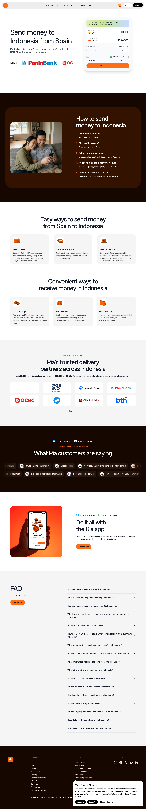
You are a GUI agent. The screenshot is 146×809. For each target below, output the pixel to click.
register (89, 137)
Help (98, 5)
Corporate (35, 784)
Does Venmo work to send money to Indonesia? (89, 728)
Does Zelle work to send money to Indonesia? (88, 720)
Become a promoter (38, 790)
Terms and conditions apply (35, 52)
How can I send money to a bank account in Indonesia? (92, 606)
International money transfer (42, 781)
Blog (32, 765)
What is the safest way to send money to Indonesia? (91, 597)
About (33, 762)
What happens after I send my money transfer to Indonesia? (94, 645)
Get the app (84, 547)
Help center (78, 775)
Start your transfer (108, 66)
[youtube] (131, 762)
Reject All (92, 802)
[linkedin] (136, 762)
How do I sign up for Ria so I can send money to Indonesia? (94, 712)
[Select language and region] (120, 5)
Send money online (38, 778)
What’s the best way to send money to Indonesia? (90, 670)
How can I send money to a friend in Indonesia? (88, 589)
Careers (34, 768)
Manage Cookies (106, 802)
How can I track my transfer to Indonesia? (86, 678)
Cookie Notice (80, 765)
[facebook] (120, 762)
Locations (68, 5)
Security (34, 775)
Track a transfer (52, 5)
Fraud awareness (81, 771)
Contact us (18, 602)
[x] (126, 762)
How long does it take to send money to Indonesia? (90, 695)
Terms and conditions (82, 768)
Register (138, 5)
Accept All (81, 802)
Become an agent (84, 5)
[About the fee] (128, 57)
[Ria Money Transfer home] (5, 5)
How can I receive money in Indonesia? (85, 625)
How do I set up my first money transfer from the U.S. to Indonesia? (98, 653)
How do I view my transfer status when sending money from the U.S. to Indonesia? (99, 635)
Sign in (81, 137)
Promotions (35, 771)
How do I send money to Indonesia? (83, 703)
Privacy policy (79, 762)
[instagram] (115, 762)
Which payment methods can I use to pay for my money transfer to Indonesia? (98, 615)
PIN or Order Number (94, 176)
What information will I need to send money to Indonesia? (93, 662)
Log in (127, 5)
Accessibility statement (83, 778)
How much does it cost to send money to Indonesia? (91, 687)
